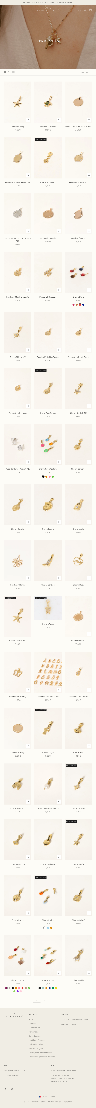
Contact (32, 1023)
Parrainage (33, 1032)
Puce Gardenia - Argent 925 (18, 469)
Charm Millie (48, 980)
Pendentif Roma (78, 641)
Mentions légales (36, 1048)
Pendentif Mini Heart (18, 413)
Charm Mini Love (47, 864)
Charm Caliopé (78, 920)
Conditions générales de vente (42, 1057)
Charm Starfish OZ (78, 413)
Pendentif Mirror (78, 238)
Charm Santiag (48, 585)
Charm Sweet (18, 920)
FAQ (31, 1019)
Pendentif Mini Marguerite (17, 297)
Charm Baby (78, 585)
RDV (23, 1071)
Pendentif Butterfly (17, 696)
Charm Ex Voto (17, 529)
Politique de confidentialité (40, 1053)
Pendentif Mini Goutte (78, 696)
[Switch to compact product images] (13, 72)
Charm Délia (78, 980)
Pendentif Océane (48, 126)
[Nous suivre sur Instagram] (11, 1089)
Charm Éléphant (17, 808)
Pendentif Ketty (17, 752)
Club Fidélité (34, 1028)
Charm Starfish (78, 864)
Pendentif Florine (17, 585)
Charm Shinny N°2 (18, 357)
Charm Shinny (78, 808)
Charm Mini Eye (18, 864)
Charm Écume (48, 529)
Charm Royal (48, 752)
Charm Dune (78, 297)
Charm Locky (78, 529)
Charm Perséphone (48, 413)
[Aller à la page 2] (59, 1000)
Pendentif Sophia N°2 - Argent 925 (17, 239)
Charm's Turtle (48, 624)
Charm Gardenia (78, 469)
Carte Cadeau (34, 1036)
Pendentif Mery (17, 126)
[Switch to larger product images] (5, 72)
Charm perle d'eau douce (48, 808)
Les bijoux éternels (37, 1040)
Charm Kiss (78, 752)
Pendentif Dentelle (48, 238)
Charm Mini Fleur (48, 182)
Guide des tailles (36, 1044)
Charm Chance (17, 980)
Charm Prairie (48, 920)
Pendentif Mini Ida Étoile (78, 357)
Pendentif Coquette (47, 297)
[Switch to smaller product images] (9, 72)
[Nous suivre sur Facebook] (5, 1089)
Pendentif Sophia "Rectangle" (17, 182)
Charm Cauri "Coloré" (48, 469)
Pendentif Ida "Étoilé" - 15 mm (78, 126)
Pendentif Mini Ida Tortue (48, 357)
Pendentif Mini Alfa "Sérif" (48, 696)
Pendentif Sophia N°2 (78, 182)
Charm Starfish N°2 (17, 641)
